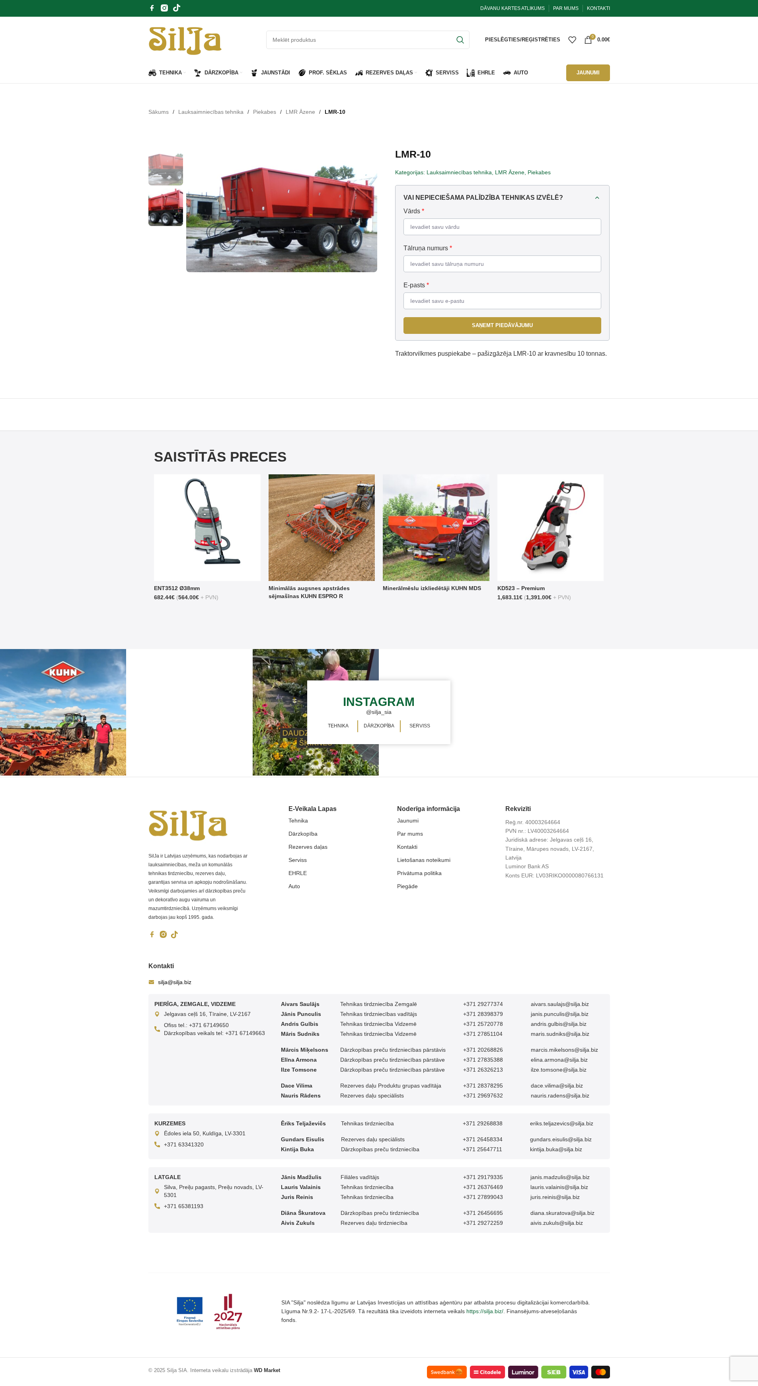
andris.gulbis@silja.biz (559, 1024)
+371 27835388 (483, 1060)
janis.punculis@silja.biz (559, 1014)
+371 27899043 (483, 1197)
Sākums (158, 112)
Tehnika (298, 820)
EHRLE (297, 873)
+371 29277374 (483, 1004)
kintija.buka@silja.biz (556, 1149)
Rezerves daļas (307, 847)
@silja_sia (379, 712)
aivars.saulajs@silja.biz (560, 1004)
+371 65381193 (183, 1206)
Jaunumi (408, 820)
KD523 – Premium (521, 588)
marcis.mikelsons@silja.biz (564, 1050)
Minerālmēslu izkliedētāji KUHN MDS (432, 588)
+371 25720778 (483, 1024)
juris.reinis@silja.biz (555, 1197)
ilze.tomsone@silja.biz (559, 1069)
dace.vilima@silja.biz (557, 1085)
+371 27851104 (483, 1034)
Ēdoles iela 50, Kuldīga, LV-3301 (205, 1133)
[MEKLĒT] (460, 40)
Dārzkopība (303, 833)
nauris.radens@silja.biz (560, 1095)
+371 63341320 (184, 1144)
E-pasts (416, 285)
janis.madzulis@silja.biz (560, 1177)
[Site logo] (185, 39)
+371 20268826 (483, 1050)
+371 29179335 (483, 1177)
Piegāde (407, 886)
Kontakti (407, 847)
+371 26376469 (483, 1187)
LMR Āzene (300, 112)
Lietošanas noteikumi (423, 860)
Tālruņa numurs (427, 248)
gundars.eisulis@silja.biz (561, 1139)
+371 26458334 (483, 1139)
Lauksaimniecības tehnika (211, 112)
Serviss (297, 860)
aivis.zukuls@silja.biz (556, 1223)
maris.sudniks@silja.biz (560, 1034)
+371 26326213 (483, 1069)
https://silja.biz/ (484, 1311)
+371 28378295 (483, 1085)
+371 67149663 (245, 1033)
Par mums (410, 833)
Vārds (413, 211)
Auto (294, 886)
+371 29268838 (483, 1123)
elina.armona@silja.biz (559, 1060)
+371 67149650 (209, 1025)
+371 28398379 (483, 1014)
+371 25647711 (482, 1149)
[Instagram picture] (63, 712)
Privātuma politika (419, 873)
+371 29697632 (483, 1095)
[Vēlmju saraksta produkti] (572, 40)
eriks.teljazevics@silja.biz (561, 1123)
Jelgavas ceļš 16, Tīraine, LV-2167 (207, 1014)
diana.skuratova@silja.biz (562, 1213)
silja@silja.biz (174, 982)
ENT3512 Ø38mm (177, 588)
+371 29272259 (483, 1223)
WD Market (267, 1370)
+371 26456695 (483, 1213)
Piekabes (264, 112)
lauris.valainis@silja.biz (559, 1187)
